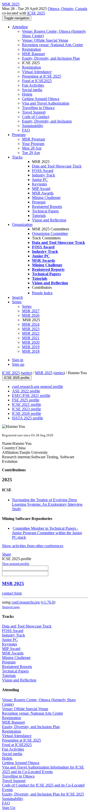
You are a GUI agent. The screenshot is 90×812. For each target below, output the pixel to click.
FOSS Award (42, 170)
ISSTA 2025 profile (27, 418)
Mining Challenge (46, 197)
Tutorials (39, 215)
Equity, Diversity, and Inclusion (47, 121)
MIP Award (41, 188)
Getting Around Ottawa (40, 99)
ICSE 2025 (36, 13)
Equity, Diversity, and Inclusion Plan (51, 58)
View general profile (15, 563)
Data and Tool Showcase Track (57, 166)
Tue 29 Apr (31, 153)
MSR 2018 (31, 351)
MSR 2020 (31, 342)
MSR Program (33, 139)
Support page (11, 607)
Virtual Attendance (37, 72)
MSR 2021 (31, 338)
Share (6, 554)
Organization (22, 224)
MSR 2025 (43, 373)
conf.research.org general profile (37, 386)
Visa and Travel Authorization (45, 103)
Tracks (17, 157)
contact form (12, 593)
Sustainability (32, 126)
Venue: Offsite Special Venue (45, 40)
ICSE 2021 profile (26, 404)
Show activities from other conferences (32, 546)
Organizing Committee (50, 233)
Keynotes (39, 184)
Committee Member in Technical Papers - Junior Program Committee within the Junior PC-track (47, 532)
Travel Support (34, 112)
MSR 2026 (31, 315)
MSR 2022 (31, 333)
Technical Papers (45, 211)
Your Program (33, 144)
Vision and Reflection (49, 220)
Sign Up (8, 808)
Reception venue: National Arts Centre (52, 45)
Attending (20, 27)
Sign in (17, 360)
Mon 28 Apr (32, 148)
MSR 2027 (31, 311)
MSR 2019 (31, 347)
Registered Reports (47, 206)
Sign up (18, 364)
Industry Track (43, 175)
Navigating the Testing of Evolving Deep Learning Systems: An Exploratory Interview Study (47, 504)
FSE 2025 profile (25, 400)
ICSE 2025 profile (17, 378)
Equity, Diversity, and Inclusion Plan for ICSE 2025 (43, 794)
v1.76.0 (48, 602)
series (26, 373)
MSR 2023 (31, 329)
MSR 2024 (31, 324)
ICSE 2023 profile (26, 409)
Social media (32, 90)
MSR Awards (43, 193)
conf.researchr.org (26, 602)
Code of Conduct (35, 117)
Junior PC (40, 179)
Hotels (27, 94)
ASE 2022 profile (26, 391)
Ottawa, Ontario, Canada (67, 8)
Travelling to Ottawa (38, 108)
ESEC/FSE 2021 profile (31, 395)
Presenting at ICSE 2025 (41, 76)
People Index (42, 293)
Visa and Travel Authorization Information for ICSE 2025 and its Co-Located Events (43, 769)
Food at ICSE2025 (37, 81)
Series (27, 306)
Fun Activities (33, 85)
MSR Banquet (33, 54)
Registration (31, 49)
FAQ (26, 130)
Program (19, 135)
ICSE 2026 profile (26, 413)
